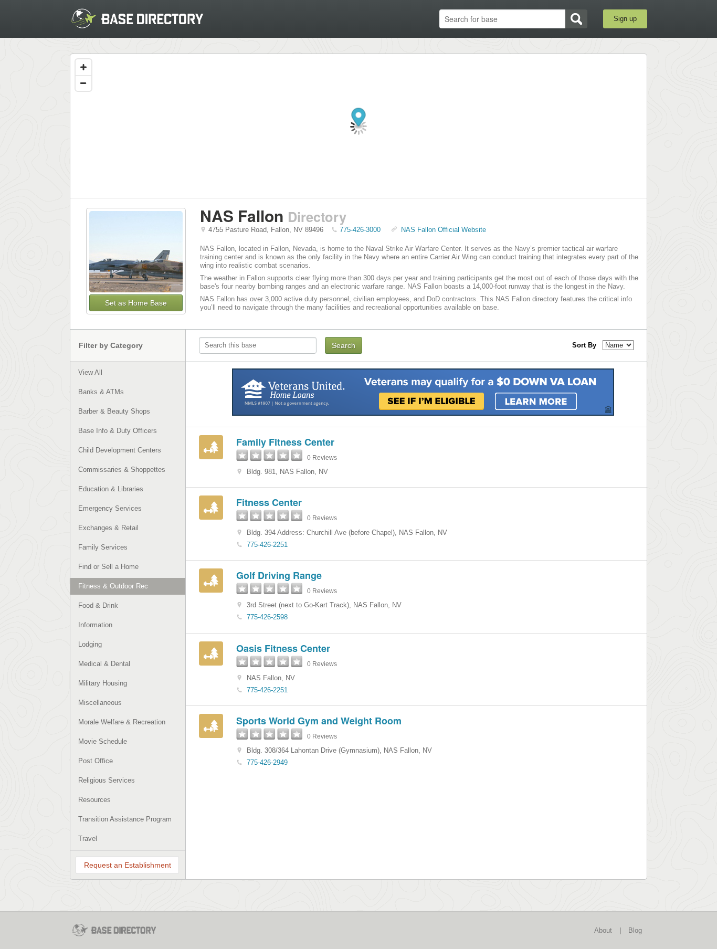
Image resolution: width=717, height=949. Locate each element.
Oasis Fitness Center (283, 648)
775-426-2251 (267, 545)
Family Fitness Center (285, 442)
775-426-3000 (360, 230)
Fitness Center (269, 502)
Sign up (625, 19)
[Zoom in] (83, 67)
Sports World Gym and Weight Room (319, 720)
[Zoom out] (83, 83)
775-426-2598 (267, 617)
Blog (635, 930)
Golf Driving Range (279, 575)
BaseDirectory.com (147, 18)
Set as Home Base (136, 303)
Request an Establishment (127, 865)
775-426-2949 (267, 762)
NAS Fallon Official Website (443, 230)
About (603, 930)
